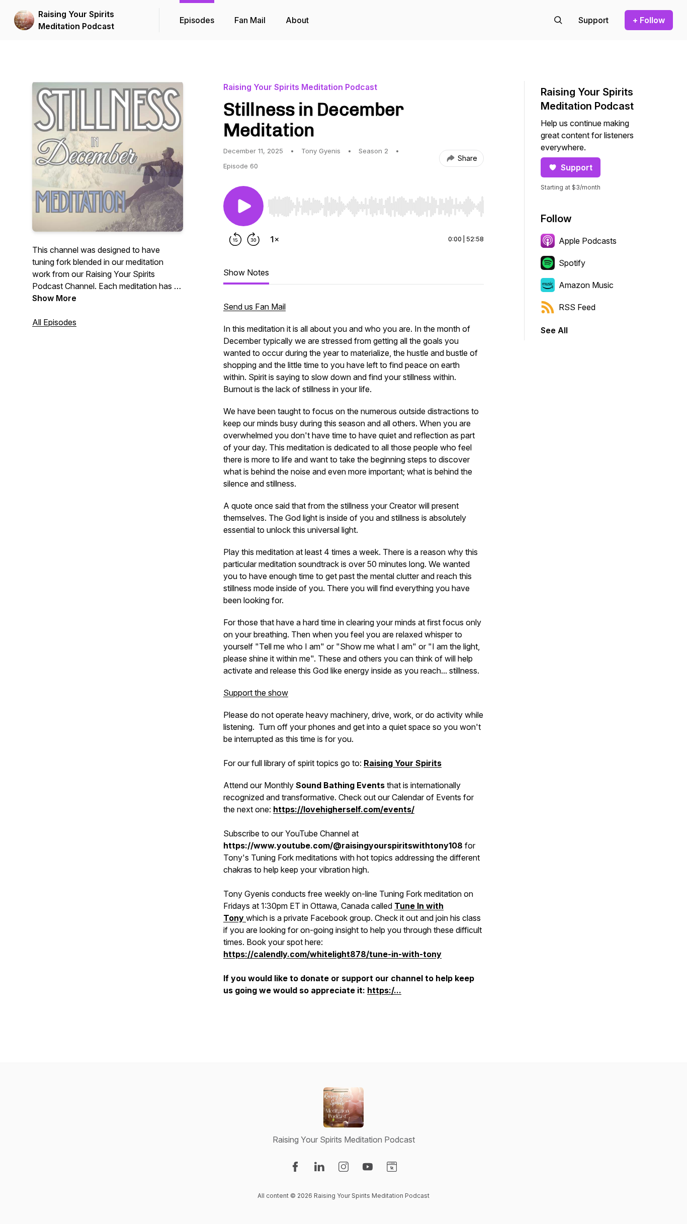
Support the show (255, 693)
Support (576, 167)
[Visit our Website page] (392, 1167)
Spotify (572, 263)
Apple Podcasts (588, 241)
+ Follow (649, 20)
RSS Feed (577, 307)
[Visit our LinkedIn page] (319, 1167)
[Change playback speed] (275, 239)
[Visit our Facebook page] (295, 1167)
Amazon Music (586, 285)
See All (554, 330)
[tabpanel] (353, 653)
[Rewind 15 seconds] (235, 239)
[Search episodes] (558, 20)
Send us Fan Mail (254, 307)
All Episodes (54, 322)
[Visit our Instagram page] (343, 1167)
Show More (54, 298)
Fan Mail (250, 20)
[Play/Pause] (243, 206)
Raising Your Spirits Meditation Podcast (76, 20)
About (297, 20)
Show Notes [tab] (246, 272)
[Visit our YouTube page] (368, 1167)
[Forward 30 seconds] (253, 239)
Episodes (197, 20)
